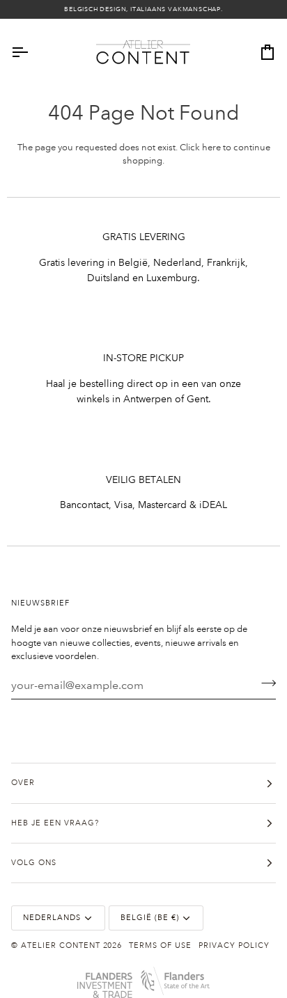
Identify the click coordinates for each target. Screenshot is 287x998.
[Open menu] (32, 52)
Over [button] (23, 783)
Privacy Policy (234, 946)
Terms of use (160, 946)
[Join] (264, 683)
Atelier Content (60, 946)
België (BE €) (150, 918)
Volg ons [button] (33, 863)
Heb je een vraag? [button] (55, 823)
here (211, 147)
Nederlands (52, 918)
